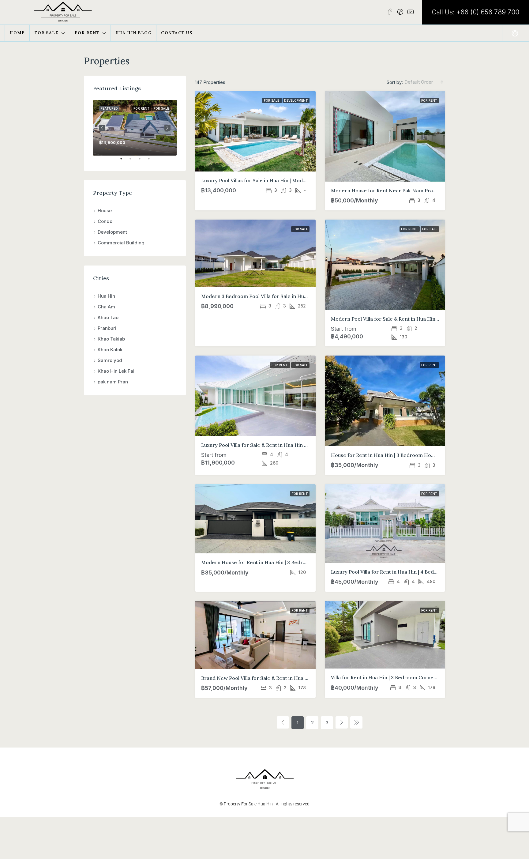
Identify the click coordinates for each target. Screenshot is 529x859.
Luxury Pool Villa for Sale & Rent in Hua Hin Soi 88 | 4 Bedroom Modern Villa (290, 445)
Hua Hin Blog (133, 33)
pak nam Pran (113, 382)
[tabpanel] (135, 128)
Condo (105, 221)
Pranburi (107, 328)
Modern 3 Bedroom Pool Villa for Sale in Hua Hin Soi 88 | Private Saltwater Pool (294, 296)
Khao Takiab (111, 339)
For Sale (46, 33)
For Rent (87, 33)
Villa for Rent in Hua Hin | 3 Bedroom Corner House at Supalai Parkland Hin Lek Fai (428, 677)
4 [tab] (152, 161)
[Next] (342, 722)
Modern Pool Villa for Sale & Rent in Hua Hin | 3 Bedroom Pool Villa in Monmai (422, 319)
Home (17, 33)
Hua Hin (106, 296)
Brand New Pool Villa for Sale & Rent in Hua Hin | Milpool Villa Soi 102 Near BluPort (298, 678)
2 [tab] (133, 161)
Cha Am (106, 307)
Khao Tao (108, 317)
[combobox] (424, 82)
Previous (102, 128)
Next (167, 128)
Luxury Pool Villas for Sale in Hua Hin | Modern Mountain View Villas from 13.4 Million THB (307, 180)
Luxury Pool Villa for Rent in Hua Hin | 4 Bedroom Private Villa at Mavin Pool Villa (425, 572)
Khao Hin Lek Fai (116, 371)
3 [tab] (143, 161)
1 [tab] (124, 161)
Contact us (176, 33)
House (105, 210)
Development (296, 100)
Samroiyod (110, 360)
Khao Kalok (110, 349)
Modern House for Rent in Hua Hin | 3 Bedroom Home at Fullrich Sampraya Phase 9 (300, 562)
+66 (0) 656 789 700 (487, 12)
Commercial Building (121, 243)
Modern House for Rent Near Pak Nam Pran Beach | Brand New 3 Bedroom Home (428, 190)
